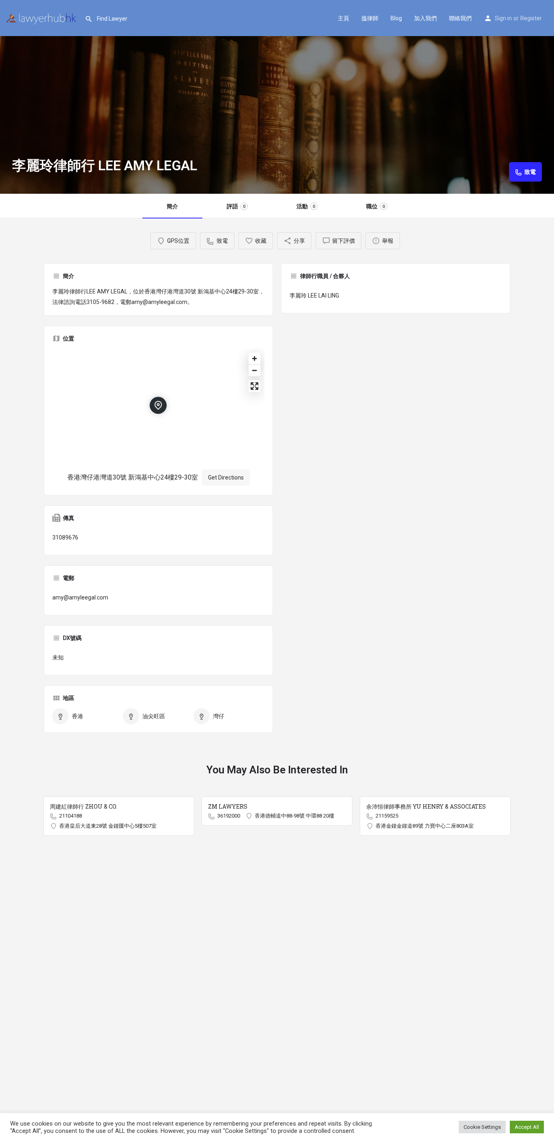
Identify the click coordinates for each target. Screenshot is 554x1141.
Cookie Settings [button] (482, 1127)
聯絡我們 (460, 18)
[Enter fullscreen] (254, 386)
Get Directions (226, 477)
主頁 (343, 18)
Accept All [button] (527, 1127)
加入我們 (425, 18)
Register (531, 18)
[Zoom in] (254, 358)
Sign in (503, 18)
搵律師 (369, 18)
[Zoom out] (254, 370)
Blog (396, 18)
